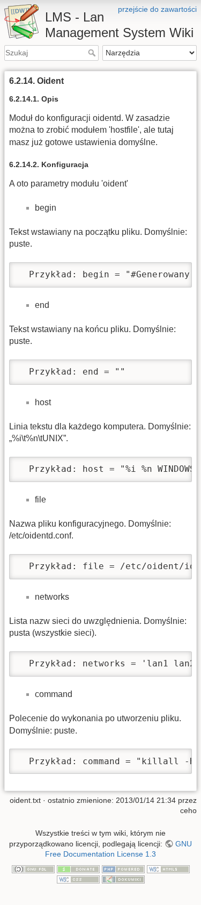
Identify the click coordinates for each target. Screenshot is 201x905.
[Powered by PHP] (123, 868)
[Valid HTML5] (168, 868)
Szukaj (93, 52)
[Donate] (78, 868)
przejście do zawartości (157, 9)
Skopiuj (165, 271)
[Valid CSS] (78, 878)
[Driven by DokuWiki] (123, 878)
